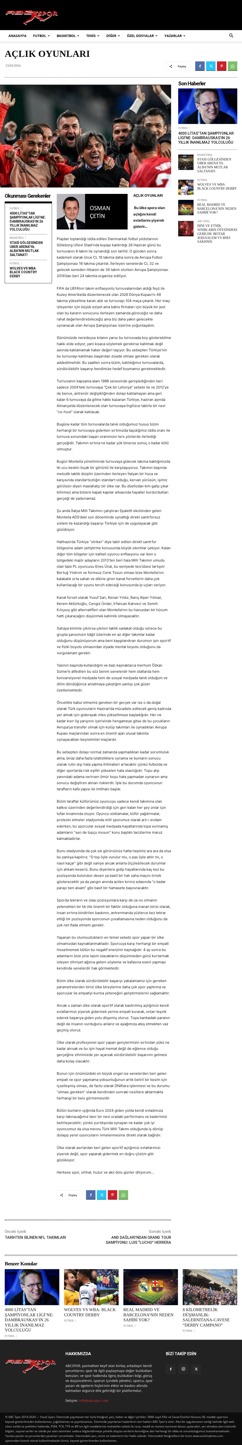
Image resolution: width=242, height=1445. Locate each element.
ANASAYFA (17, 35)
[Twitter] (211, 66)
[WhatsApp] (232, 66)
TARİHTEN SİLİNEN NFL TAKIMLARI (35, 1237)
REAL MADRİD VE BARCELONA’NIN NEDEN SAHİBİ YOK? (216, 209)
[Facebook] (200, 66)
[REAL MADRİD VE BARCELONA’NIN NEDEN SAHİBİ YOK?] (186, 207)
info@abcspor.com (93, 1400)
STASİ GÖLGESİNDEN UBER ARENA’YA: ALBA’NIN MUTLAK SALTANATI (26, 248)
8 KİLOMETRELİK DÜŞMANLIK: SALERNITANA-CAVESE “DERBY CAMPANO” (206, 1317)
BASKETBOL (66, 35)
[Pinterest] (221, 66)
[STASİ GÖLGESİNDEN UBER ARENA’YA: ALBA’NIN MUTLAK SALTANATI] (186, 162)
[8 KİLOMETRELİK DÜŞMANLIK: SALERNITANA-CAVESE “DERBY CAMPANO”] (210, 1287)
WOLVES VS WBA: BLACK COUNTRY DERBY (23, 272)
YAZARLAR (173, 35)
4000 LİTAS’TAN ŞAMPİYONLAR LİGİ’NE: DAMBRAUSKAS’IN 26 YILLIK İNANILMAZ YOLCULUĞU (28, 221)
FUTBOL (39, 35)
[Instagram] (183, 1369)
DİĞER (111, 35)
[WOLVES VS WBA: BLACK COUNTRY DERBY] (186, 187)
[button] (231, 36)
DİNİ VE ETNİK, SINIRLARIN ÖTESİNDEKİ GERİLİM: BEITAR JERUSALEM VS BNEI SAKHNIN (217, 233)
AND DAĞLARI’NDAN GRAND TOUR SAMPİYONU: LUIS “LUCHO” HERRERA (138, 1240)
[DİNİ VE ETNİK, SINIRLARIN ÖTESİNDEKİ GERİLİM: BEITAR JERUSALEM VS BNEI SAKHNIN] (186, 228)
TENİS (91, 35)
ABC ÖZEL (203, 221)
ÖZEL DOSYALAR (140, 35)
